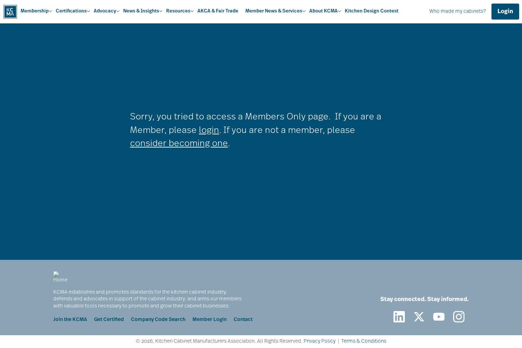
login (209, 130)
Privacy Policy (320, 341)
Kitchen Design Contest (371, 11)
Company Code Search (158, 319)
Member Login (209, 319)
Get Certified (109, 319)
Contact (243, 319)
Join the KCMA (70, 319)
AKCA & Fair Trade (217, 11)
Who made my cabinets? (457, 11)
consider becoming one (179, 143)
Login (505, 12)
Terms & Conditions (363, 341)
